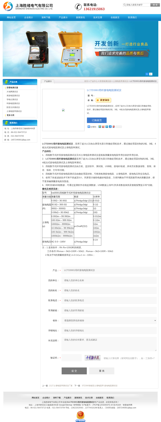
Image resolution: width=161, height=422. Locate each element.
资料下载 (46, 17)
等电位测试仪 (12, 99)
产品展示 (63, 17)
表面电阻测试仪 (13, 95)
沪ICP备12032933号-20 (102, 405)
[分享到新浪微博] (103, 126)
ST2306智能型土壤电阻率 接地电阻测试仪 (99, 386)
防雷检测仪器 (12, 87)
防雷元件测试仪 (13, 107)
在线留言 (115, 17)
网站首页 (11, 17)
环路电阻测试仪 (13, 103)
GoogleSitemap (65, 405)
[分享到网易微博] (113, 126)
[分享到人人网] (110, 126)
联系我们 (132, 17)
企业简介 (28, 17)
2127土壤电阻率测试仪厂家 (60, 386)
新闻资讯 (80, 17)
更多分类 (10, 115)
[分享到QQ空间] (99, 126)
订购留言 (97, 120)
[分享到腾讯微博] (106, 126)
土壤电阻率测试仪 (14, 111)
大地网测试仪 (12, 92)
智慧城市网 (127, 405)
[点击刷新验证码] (92, 357)
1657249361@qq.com (126, 408)
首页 (86, 81)
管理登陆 (77, 405)
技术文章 (97, 17)
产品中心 (94, 81)
